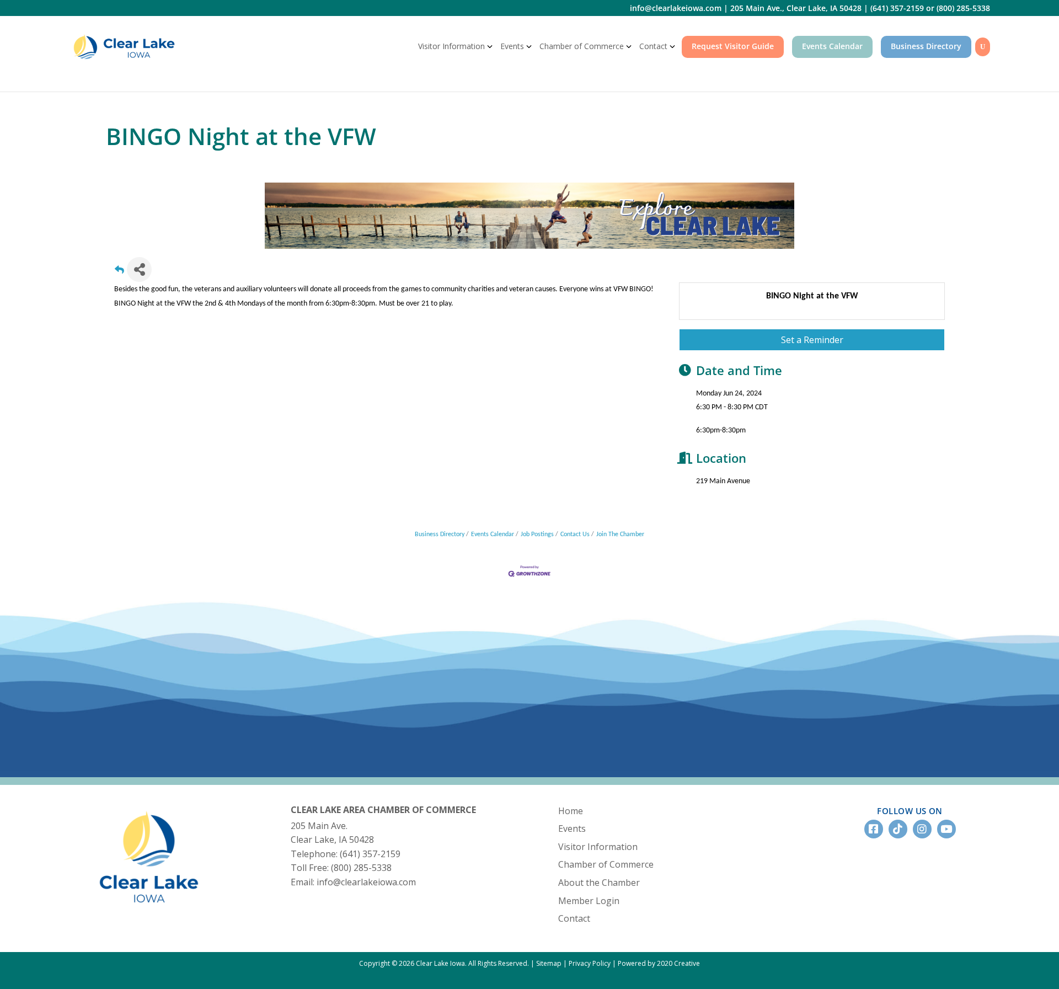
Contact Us (575, 534)
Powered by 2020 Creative (659, 963)
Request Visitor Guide (733, 46)
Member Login (588, 901)
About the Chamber (599, 882)
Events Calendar (832, 46)
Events (512, 46)
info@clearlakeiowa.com (675, 8)
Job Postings (537, 534)
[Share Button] (139, 269)
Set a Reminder (812, 340)
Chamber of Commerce (581, 46)
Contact (653, 46)
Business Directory (926, 46)
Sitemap (548, 963)
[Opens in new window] (529, 215)
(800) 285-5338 (963, 8)
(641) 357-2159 (897, 8)
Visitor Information (451, 46)
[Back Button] (119, 273)
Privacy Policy (590, 963)
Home (570, 811)
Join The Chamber (620, 534)
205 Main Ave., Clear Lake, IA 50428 (796, 8)
